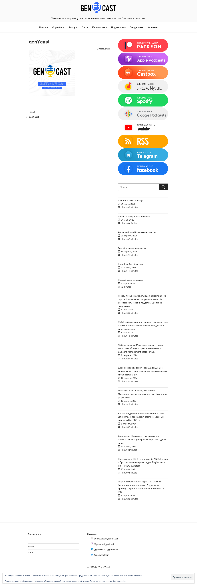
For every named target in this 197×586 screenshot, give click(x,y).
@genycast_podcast (104, 544)
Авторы (73, 27)
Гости (85, 27)
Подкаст (43, 27)
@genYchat (113, 549)
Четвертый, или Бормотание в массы (137, 232)
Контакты (153, 27)
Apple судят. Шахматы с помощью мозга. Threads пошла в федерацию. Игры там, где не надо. (142, 439)
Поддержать (136, 27)
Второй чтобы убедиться (130, 263)
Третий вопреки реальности (132, 248)
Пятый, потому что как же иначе (134, 216)
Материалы (98, 27)
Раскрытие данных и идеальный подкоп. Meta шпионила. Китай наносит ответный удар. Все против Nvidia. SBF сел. (141, 417)
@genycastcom (101, 554)
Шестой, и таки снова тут (130, 200)
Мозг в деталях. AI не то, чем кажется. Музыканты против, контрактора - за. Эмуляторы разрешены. (142, 394)
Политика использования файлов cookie (108, 581)
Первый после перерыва (130, 279)
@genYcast (99, 549)
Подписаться (118, 27)
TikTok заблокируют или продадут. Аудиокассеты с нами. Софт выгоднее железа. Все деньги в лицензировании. (143, 325)
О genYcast (58, 27)
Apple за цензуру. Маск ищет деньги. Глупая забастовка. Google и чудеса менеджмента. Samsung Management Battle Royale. (140, 348)
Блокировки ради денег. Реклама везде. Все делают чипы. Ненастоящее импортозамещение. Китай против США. (143, 371)
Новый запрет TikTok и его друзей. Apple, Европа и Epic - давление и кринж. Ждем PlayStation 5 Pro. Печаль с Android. (143, 462)
